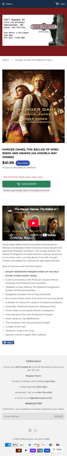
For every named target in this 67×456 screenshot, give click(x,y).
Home (5, 60)
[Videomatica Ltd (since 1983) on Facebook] (30, 431)
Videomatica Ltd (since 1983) (34, 439)
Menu (9, 4)
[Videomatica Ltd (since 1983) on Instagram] (35, 431)
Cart (62, 4)
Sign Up (59, 416)
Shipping (7, 167)
